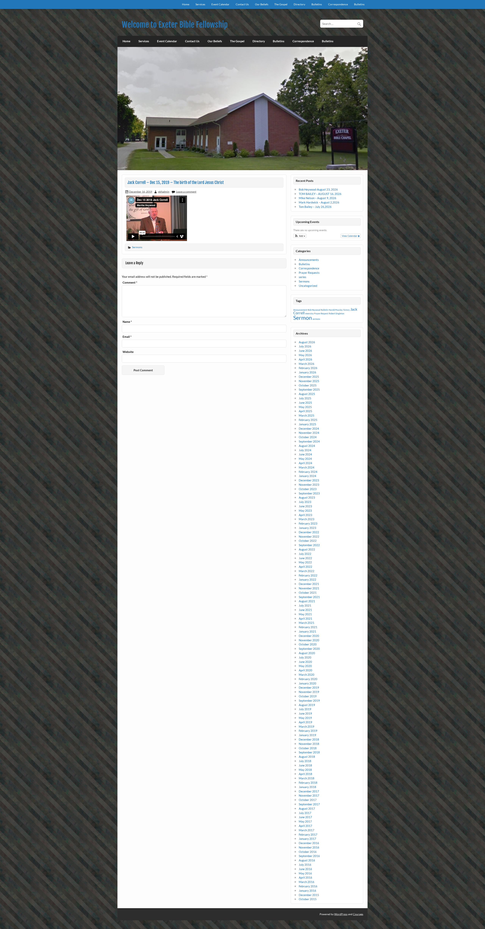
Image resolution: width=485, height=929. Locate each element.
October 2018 (308, 748)
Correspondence (338, 4)
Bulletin (324, 310)
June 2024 (305, 454)
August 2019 (307, 705)
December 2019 (309, 687)
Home (185, 4)
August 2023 (307, 497)
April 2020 (305, 670)
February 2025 (308, 419)
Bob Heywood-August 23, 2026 (318, 189)
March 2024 (306, 467)
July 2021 (305, 605)
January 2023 (307, 527)
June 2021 (305, 610)
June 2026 (305, 350)
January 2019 (307, 735)
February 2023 (308, 523)
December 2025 (309, 376)
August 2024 (307, 445)
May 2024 (305, 458)
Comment (130, 282)
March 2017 (306, 830)
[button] (299, 236)
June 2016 (305, 869)
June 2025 (305, 402)
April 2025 (305, 411)
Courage (358, 914)
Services (200, 4)
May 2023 (305, 510)
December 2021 (309, 584)
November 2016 (309, 847)
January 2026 (307, 372)
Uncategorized (308, 285)
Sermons (137, 247)
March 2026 (306, 363)
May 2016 (305, 873)
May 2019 (305, 717)
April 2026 (305, 359)
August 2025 (307, 394)
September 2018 (309, 752)
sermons (316, 319)
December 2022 (309, 532)
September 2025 (309, 389)
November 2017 (309, 795)
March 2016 (306, 882)
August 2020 (307, 653)
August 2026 (307, 342)
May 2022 (305, 562)
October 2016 (308, 851)
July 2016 (305, 864)
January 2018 (307, 787)
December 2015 (309, 895)
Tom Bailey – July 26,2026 (315, 206)
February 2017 (308, 834)
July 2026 (305, 346)
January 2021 (307, 631)
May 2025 (305, 407)
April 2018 (305, 774)
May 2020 (305, 666)
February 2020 (308, 679)
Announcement (300, 310)
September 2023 (309, 493)
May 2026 (305, 355)
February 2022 (308, 575)
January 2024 (307, 476)
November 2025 (309, 381)
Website (128, 351)
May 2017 (305, 821)
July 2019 (305, 709)
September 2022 (309, 545)
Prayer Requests (309, 272)
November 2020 (309, 640)
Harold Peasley (336, 310)
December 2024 (309, 428)
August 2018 (307, 756)
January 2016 (307, 890)
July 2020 (305, 657)
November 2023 (309, 484)
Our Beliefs (261, 4)
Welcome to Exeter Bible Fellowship (175, 25)
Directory (299, 4)
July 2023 (305, 502)
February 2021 (308, 627)
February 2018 (308, 782)
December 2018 (309, 739)
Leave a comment (186, 191)
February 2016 (308, 886)
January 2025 (307, 424)
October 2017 (308, 800)
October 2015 (308, 899)
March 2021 (306, 622)
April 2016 (305, 877)
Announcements (309, 259)
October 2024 (308, 437)
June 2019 (305, 713)
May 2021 (305, 614)
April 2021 (305, 618)
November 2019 (309, 692)
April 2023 (305, 515)
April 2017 (305, 825)
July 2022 (305, 553)
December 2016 (309, 843)
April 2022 (305, 566)
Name (127, 321)
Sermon (302, 317)
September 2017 (309, 804)
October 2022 (308, 540)
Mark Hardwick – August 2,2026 (319, 202)
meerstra (309, 313)
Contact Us (242, 4)
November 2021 (309, 588)
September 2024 (309, 441)
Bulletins (316, 4)
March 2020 (306, 674)
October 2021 (308, 592)
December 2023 (309, 480)
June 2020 (305, 661)
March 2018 (306, 778)
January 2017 (307, 838)
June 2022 (305, 558)
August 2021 (307, 601)
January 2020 (307, 683)
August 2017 (307, 808)
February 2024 (308, 471)
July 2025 (305, 398)
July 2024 (305, 450)
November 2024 (309, 432)
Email (127, 336)
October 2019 (308, 696)
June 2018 (305, 765)
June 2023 (305, 506)
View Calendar (350, 235)
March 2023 (306, 519)
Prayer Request (321, 313)
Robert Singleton (336, 313)
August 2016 (307, 860)
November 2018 (309, 743)
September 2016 (309, 856)
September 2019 (309, 700)
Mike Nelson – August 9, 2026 (317, 198)
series (302, 277)
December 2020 (309, 635)
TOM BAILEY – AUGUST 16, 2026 (320, 193)
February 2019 (308, 730)
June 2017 (305, 817)
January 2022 (307, 579)
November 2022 (309, 536)
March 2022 (306, 571)
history (346, 310)
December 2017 (309, 791)
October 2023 (308, 489)
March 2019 (306, 726)
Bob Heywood (314, 310)
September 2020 (309, 648)
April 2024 (305, 463)
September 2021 (309, 597)
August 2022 (307, 549)
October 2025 (308, 385)
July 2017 (305, 813)
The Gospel (280, 4)
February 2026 (308, 368)
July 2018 (305, 761)
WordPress (340, 914)
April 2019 (305, 722)
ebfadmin (163, 191)
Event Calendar (220, 4)
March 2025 (306, 415)
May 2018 (305, 769)
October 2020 (308, 644)
